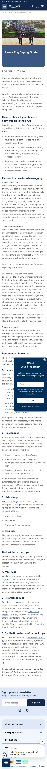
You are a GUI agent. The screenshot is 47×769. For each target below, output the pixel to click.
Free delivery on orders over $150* (14, 1)
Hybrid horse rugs (10, 501)
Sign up (30, 400)
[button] (23, 724)
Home (4, 12)
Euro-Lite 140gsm (13, 403)
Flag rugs (6, 535)
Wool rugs (6, 576)
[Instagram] (20, 710)
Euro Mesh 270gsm (14, 389)
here (33, 391)
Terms (43, 766)
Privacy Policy (34, 766)
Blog (10, 12)
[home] (15, 6)
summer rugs (21, 675)
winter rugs (37, 675)
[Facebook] (27, 710)
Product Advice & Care (23, 12)
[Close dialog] (44, 359)
